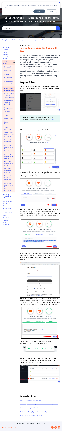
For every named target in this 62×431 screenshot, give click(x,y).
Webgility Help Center (9, 40)
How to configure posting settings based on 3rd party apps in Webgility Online (39, 404)
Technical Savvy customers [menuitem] (6, 222)
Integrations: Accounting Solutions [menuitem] (8, 83)
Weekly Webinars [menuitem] (6, 216)
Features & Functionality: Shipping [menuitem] (8, 170)
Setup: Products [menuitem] (7, 123)
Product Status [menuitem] (41, 423)
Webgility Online (24, 40)
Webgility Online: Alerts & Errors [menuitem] (7, 196)
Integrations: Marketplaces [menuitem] (9, 89)
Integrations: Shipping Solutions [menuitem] (8, 102)
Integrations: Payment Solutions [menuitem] (8, 110)
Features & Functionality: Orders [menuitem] (8, 156)
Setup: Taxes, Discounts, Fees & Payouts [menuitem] (9, 134)
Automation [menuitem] (8, 78)
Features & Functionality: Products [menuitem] (8, 163)
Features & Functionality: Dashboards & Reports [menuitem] (8, 148)
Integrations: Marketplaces (41, 40)
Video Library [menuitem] (20, 423)
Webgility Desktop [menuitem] (6, 48)
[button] (14, 47)
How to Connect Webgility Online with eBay (30, 400)
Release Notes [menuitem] (7, 212)
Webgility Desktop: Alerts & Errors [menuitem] (6, 55)
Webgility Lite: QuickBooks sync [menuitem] (7, 203)
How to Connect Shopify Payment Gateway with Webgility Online (36, 412)
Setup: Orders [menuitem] (8, 118)
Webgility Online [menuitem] (6, 62)
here (52, 119)
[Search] (58, 28)
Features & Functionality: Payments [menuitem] (8, 178)
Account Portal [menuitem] (30, 423)
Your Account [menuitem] (7, 208)
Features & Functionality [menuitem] (8, 141)
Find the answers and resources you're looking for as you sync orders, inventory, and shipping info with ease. (31, 19)
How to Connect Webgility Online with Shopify (31, 415)
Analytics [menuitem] (7, 74)
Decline (51, 11)
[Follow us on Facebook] (52, 427)
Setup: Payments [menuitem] (7, 128)
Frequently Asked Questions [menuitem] (7, 69)
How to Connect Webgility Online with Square (31, 408)
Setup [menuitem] (6, 115)
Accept (39, 11)
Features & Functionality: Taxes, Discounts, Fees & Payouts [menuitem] (9, 187)
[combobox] (29, 28)
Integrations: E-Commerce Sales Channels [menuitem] (9, 95)
